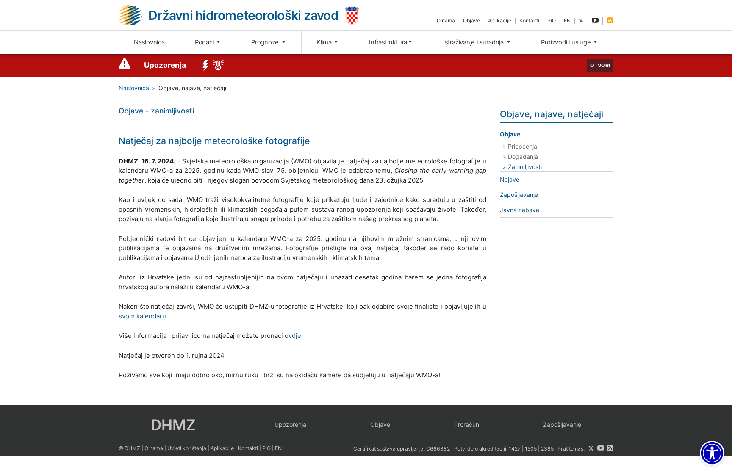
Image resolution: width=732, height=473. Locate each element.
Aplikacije (499, 20)
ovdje (293, 336)
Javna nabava (519, 209)
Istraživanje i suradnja (474, 42)
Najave (509, 179)
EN (567, 20)
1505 (531, 448)
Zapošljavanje (519, 194)
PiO (551, 20)
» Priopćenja (520, 146)
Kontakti (529, 20)
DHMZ (173, 425)
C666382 (438, 448)
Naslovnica (149, 42)
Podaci (205, 42)
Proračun (466, 424)
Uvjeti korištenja (186, 448)
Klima (324, 42)
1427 (515, 448)
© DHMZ (129, 448)
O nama (446, 20)
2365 (547, 448)
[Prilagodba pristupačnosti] (712, 453)
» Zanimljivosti (522, 166)
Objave (471, 20)
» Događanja (520, 156)
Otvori (600, 65)
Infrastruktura (388, 42)
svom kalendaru (142, 316)
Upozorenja (165, 65)
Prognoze (265, 42)
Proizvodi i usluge (566, 42)
